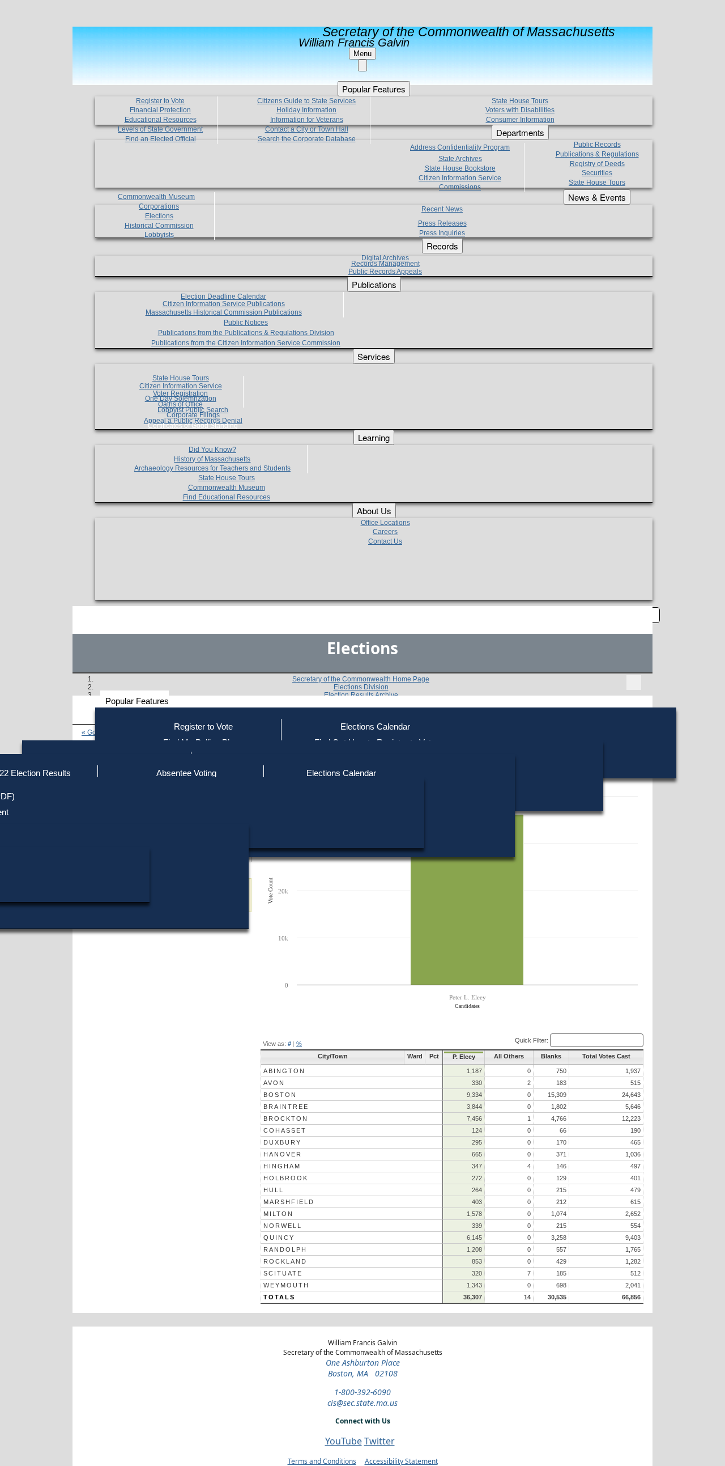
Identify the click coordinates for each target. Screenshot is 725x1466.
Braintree (286, 1106)
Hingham (282, 1166)
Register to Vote (203, 726)
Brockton (285, 1118)
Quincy (279, 1237)
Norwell (282, 1225)
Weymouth (286, 1285)
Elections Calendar (375, 726)
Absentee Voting (186, 773)
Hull (273, 1190)
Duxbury (282, 1142)
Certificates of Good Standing (193, 426)
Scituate (282, 1273)
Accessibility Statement (401, 1461)
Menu (362, 53)
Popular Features (137, 701)
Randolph (285, 1249)
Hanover (282, 1154)
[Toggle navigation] (633, 682)
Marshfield (288, 1201)
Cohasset (284, 1130)
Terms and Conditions (322, 1461)
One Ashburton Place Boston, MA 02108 (363, 1368)
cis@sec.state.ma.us (362, 1402)
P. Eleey (464, 1056)
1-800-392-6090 (362, 1392)
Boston (280, 1094)
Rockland (285, 1261)
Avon (274, 1082)
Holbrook (285, 1178)
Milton (278, 1213)
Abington (284, 1070)
